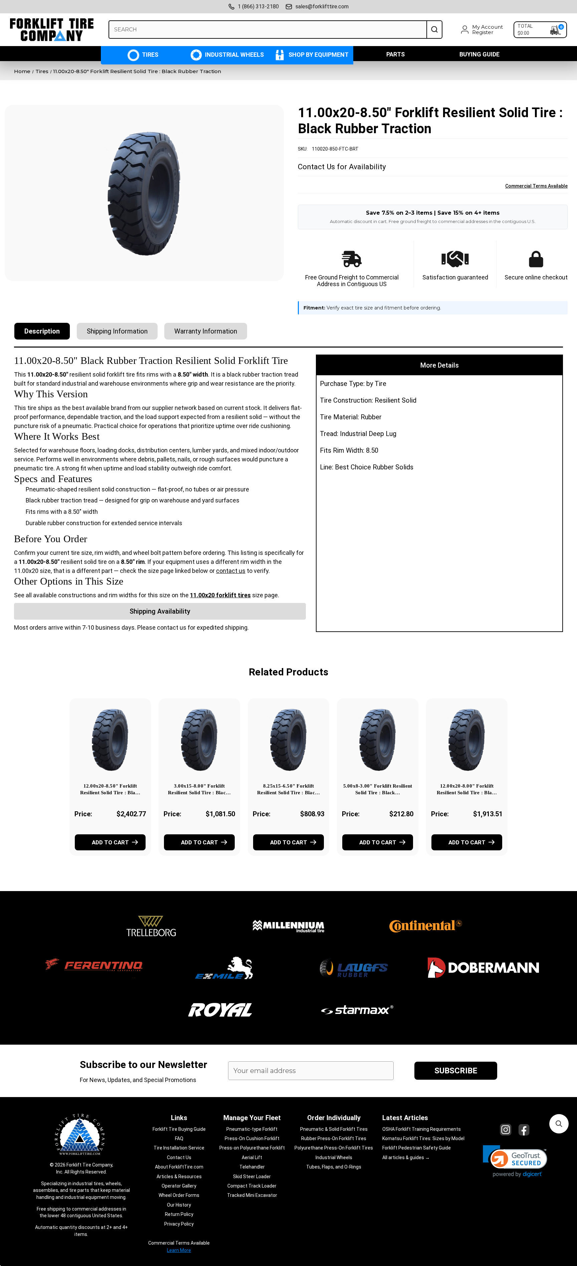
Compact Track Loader (251, 1186)
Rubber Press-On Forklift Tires (333, 1138)
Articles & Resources (179, 1176)
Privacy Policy (179, 1224)
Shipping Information (117, 331)
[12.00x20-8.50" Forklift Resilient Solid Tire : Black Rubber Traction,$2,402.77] (110, 739)
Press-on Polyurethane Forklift (252, 1147)
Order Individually (334, 1118)
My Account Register (487, 29)
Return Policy (179, 1214)
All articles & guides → (406, 1157)
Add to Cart (110, 842)
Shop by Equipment (318, 54)
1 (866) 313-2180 (258, 6)
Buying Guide (479, 54)
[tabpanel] (110, 786)
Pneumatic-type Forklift (251, 1129)
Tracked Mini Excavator (252, 1195)
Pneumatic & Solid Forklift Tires (334, 1129)
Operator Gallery (179, 1186)
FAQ (179, 1138)
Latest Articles (405, 1118)
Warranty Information (205, 331)
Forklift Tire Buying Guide (179, 1129)
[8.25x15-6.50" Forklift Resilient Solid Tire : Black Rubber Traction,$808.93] (288, 739)
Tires (149, 54)
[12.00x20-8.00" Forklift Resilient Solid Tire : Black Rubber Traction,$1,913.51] (467, 739)
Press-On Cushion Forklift (252, 1138)
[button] (515, 1161)
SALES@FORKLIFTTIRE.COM (322, 6)
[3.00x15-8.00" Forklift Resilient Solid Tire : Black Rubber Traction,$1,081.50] (199, 739)
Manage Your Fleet (252, 1118)
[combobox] (268, 29)
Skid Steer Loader (252, 1176)
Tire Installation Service (179, 1147)
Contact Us (179, 1157)
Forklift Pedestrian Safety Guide (416, 1147)
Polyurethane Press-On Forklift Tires (334, 1147)
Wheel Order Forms (179, 1195)
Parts (395, 54)
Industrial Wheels (234, 54)
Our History (179, 1205)
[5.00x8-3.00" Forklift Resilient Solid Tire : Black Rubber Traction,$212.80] (377, 739)
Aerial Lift (252, 1157)
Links (179, 1118)
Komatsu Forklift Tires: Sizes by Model (423, 1138)
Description (42, 331)
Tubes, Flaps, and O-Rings (333, 1167)
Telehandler (252, 1167)
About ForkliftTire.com (179, 1167)
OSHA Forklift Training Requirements (421, 1129)
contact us (230, 570)
